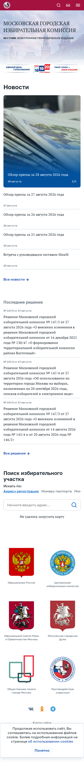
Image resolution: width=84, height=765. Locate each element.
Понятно (42, 750)
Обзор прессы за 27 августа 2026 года (33, 194)
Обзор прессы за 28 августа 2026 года (38, 174)
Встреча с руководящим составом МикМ (35, 254)
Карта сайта (42, 722)
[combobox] (42, 505)
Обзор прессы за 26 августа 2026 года (33, 214)
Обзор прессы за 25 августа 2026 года (33, 234)
